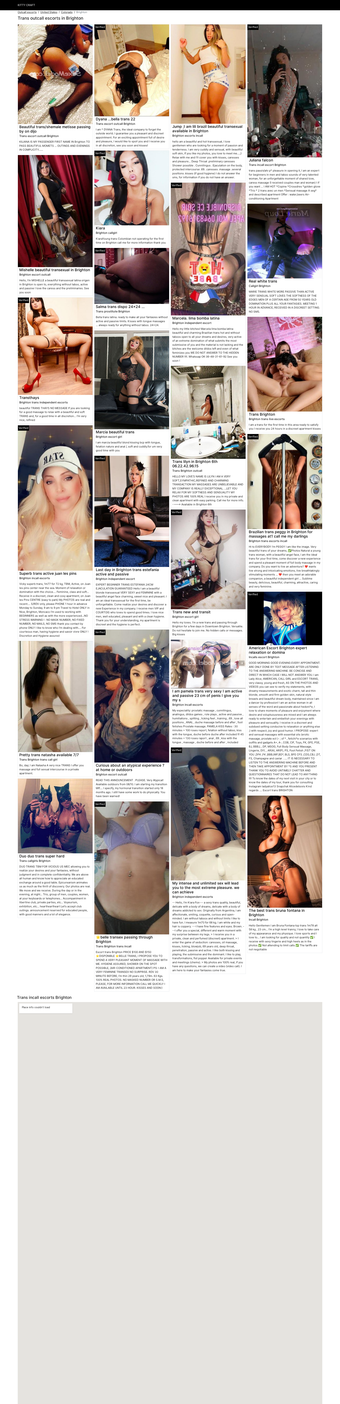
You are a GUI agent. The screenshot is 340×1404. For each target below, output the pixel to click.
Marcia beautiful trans (115, 432)
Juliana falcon (261, 160)
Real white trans (263, 281)
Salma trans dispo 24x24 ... (120, 306)
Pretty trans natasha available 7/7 (49, 755)
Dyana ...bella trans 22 (115, 119)
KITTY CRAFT (26, 5)
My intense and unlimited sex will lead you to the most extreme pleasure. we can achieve (205, 887)
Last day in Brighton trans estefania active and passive (127, 571)
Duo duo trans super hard (41, 856)
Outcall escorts (27, 12)
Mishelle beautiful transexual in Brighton (54, 270)
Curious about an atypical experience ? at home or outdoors (130, 767)
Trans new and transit (191, 612)
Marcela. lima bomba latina (196, 318)
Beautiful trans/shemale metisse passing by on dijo (54, 129)
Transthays (29, 397)
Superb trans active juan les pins (47, 573)
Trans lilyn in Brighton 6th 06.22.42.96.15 (195, 463)
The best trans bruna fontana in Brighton (277, 912)
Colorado (67, 12)
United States (48, 12)
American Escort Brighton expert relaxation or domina (278, 650)
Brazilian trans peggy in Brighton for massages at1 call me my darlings (281, 534)
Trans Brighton (262, 414)
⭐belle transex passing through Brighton (124, 939)
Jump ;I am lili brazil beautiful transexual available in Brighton (207, 128)
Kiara (100, 228)
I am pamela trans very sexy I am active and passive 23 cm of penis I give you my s (207, 695)
